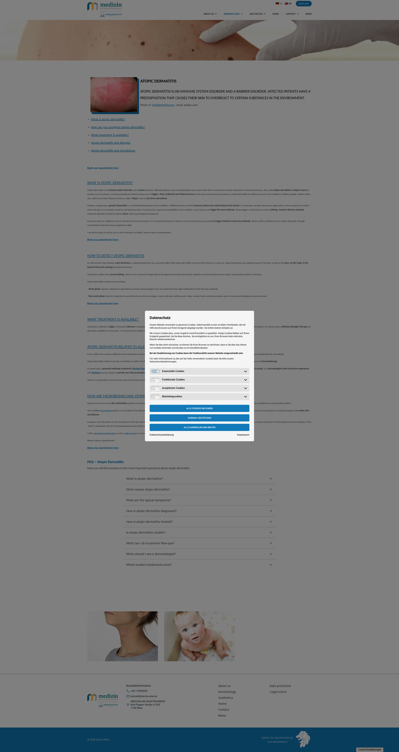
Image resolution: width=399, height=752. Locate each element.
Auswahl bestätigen (199, 418)
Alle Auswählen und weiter (199, 427)
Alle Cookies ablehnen (199, 408)
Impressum (243, 434)
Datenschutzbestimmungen (163, 361)
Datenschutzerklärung (162, 434)
